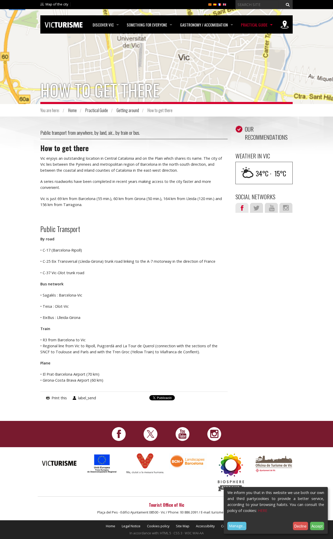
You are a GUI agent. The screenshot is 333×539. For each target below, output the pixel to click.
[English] (224, 4)
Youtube (271, 208)
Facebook (241, 208)
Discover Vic (103, 25)
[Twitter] (150, 433)
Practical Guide (254, 25)
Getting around (128, 110)
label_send (87, 397)
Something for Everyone (147, 25)
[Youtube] (182, 433)
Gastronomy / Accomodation (204, 25)
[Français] (219, 4)
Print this (59, 397)
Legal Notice (131, 526)
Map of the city (57, 4)
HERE (262, 510)
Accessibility (205, 526)
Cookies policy (158, 526)
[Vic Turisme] (63, 24)
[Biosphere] (231, 471)
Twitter (256, 208)
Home (72, 110)
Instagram (285, 208)
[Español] (215, 4)
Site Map (182, 526)
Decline (300, 526)
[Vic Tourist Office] (274, 463)
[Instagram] (214, 433)
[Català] (210, 4)
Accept (317, 526)
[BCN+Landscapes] (188, 460)
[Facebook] (119, 433)
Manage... (237, 525)
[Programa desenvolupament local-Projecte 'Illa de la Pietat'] (102, 463)
